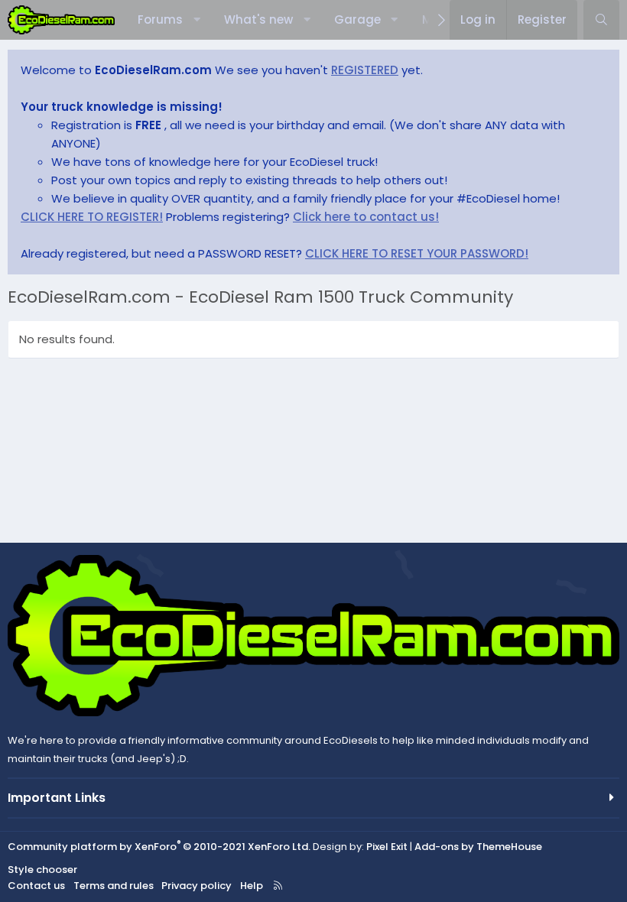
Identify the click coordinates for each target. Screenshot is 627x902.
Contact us (36, 885)
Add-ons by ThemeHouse (478, 846)
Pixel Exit (387, 846)
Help (251, 885)
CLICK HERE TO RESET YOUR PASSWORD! (416, 253)
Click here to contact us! (366, 217)
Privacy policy (196, 885)
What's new (258, 19)
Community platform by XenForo (159, 846)
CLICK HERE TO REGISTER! (92, 217)
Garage (357, 19)
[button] (197, 20)
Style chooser (42, 869)
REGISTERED (364, 70)
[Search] (601, 20)
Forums (160, 19)
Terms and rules (113, 885)
